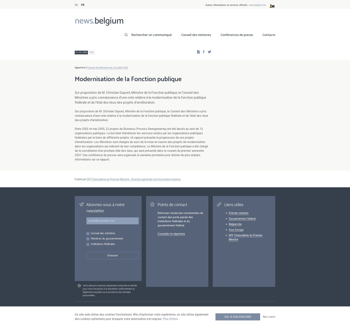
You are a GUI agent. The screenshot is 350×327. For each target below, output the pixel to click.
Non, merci (269, 316)
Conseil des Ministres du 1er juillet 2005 (107, 67)
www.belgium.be (257, 5)
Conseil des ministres (196, 35)
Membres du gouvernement (107, 239)
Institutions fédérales (103, 244)
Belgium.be (235, 224)
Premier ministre (238, 213)
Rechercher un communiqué (151, 35)
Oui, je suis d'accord (237, 316)
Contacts (268, 35)
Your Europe (236, 229)
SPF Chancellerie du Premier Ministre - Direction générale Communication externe (134, 179)
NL (76, 5)
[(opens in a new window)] (202, 51)
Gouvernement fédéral (242, 218)
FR (82, 5)
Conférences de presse (237, 35)
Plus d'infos (170, 319)
